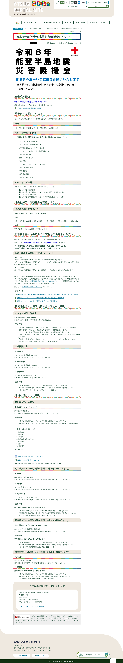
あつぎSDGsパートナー (52, 22)
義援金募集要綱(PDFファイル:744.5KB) (43, 281)
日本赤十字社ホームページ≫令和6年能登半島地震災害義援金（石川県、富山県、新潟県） (48, 294)
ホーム (26, 28)
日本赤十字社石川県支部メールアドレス (32, 456)
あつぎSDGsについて (31, 22)
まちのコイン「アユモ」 (98, 22)
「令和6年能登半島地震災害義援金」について (33, 108)
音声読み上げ (74, 6)
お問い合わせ (22, 656)
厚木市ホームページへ (93, 655)
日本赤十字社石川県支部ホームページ (30, 460)
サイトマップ (40, 656)
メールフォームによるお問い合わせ (31, 606)
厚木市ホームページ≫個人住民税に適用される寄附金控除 (37, 301)
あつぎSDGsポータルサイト (37, 28)
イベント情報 (80, 22)
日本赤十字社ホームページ (31, 287)
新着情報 (68, 22)
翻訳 (105, 2)
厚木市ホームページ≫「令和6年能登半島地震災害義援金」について (40, 298)
